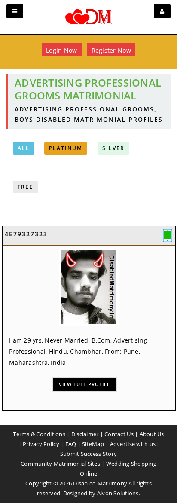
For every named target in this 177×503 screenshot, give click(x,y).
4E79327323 (26, 234)
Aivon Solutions (118, 493)
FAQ (70, 444)
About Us (152, 434)
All (24, 148)
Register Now (111, 50)
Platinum (65, 148)
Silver (113, 148)
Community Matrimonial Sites (60, 463)
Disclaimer (85, 434)
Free (25, 186)
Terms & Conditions (39, 434)
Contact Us (119, 434)
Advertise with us (133, 444)
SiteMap (93, 444)
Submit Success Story (88, 454)
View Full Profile (84, 384)
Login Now (61, 50)
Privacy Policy (41, 444)
